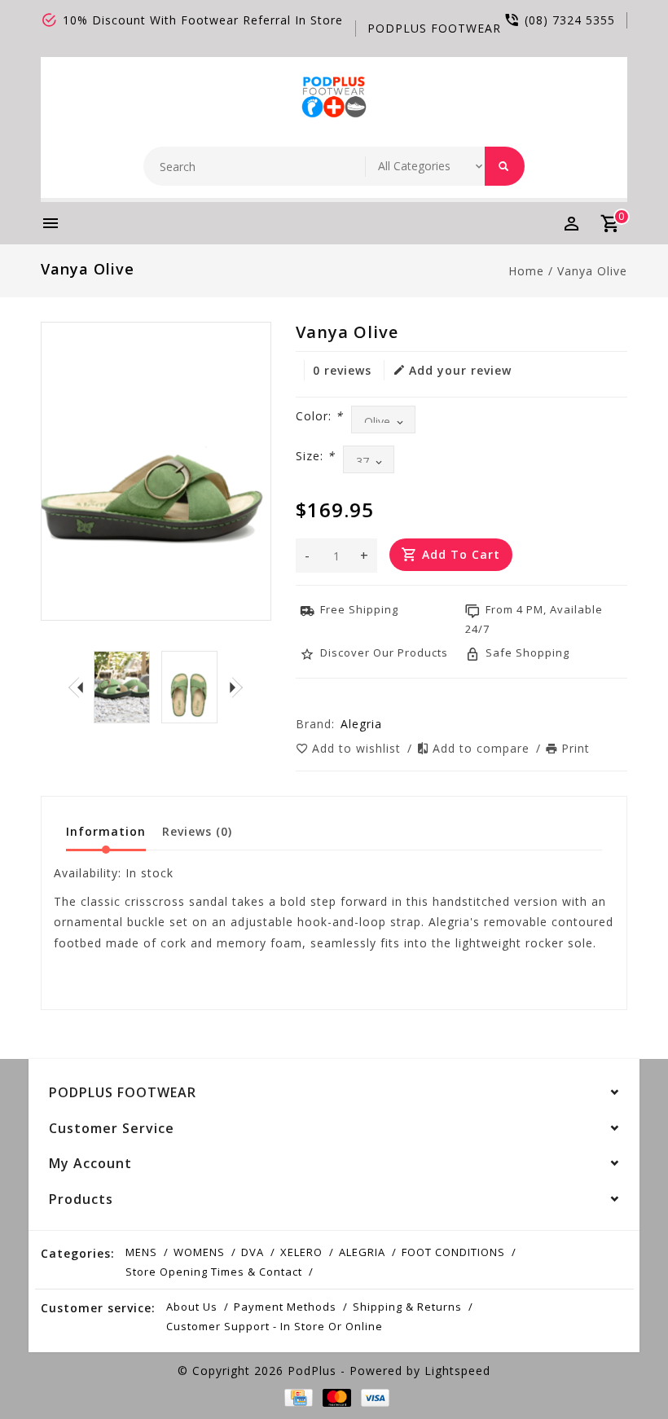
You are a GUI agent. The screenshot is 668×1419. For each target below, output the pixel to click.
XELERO (301, 1252)
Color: (319, 416)
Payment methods (285, 1306)
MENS (141, 1252)
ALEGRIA (362, 1252)
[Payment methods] (295, 1398)
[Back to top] (619, 1370)
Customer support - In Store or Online (274, 1326)
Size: (315, 455)
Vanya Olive (592, 271)
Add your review (460, 370)
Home (526, 271)
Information (106, 831)
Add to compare (483, 748)
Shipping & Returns (407, 1306)
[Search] (505, 166)
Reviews (197, 831)
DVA (252, 1252)
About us (192, 1306)
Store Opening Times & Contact (213, 1271)
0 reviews (342, 370)
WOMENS (199, 1252)
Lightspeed (457, 1370)
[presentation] (76, 686)
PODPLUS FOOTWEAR (434, 28)
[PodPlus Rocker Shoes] (334, 95)
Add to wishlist (358, 748)
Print (575, 748)
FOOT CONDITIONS (453, 1252)
